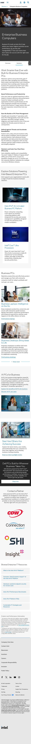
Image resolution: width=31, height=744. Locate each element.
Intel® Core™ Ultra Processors (12, 246)
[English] (24, 2)
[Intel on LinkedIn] (10, 677)
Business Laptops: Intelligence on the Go (14, 304)
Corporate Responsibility (9, 662)
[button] (15, 315)
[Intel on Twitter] (6, 677)
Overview (7, 63)
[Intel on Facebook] (2, 677)
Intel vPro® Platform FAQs (11, 599)
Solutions (19, 63)
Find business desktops (8, 357)
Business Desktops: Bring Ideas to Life (15, 341)
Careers (3, 658)
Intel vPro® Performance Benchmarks (14, 592)
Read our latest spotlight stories (12, 455)
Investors (4, 654)
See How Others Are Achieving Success (12, 442)
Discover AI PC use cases (8, 391)
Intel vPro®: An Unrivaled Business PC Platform (14, 207)
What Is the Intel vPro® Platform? (13, 570)
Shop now (15, 481)
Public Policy (5, 671)
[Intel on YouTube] (14, 677)
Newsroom (4, 650)
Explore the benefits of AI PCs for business (14, 389)
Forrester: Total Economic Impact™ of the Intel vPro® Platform (14, 577)
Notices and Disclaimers (13, 706)
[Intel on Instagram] (19, 677)
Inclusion (4, 666)
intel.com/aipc (8, 632)
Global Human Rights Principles (8, 710)
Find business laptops (8, 319)
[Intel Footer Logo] (4, 727)
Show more (16, 362)
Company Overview (7, 642)
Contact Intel (5, 646)
